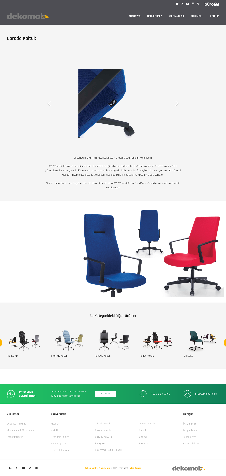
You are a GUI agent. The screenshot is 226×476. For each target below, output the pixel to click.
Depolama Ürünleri (60, 437)
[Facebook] (177, 3)
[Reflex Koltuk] (157, 330)
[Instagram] (193, 3)
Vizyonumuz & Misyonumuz (21, 430)
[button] (163, 16)
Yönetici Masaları (103, 423)
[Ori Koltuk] (201, 330)
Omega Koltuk (102, 356)
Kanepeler (100, 443)
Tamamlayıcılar (58, 443)
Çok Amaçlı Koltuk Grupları (108, 450)
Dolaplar (143, 437)
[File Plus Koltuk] (68, 330)
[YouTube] (187, 3)
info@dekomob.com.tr (206, 393)
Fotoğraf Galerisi (15, 437)
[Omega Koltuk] (113, 330)
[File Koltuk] (24, 330)
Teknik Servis (189, 437)
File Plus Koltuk (59, 356)
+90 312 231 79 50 (160, 393)
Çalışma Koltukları (104, 437)
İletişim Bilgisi (190, 423)
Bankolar (143, 430)
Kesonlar (143, 443)
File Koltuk (12, 356)
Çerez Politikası (191, 443)
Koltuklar (55, 430)
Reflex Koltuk (147, 356)
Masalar (55, 423)
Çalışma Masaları (103, 430)
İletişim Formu (190, 430)
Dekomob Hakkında (16, 423)
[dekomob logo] (28, 16)
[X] (182, 3)
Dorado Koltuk (21, 38)
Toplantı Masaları (147, 423)
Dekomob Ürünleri (60, 450)
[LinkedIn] (198, 3)
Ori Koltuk (189, 356)
